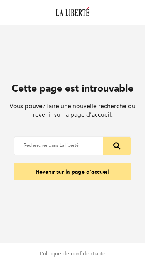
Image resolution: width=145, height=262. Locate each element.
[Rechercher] (117, 146)
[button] (72, 171)
